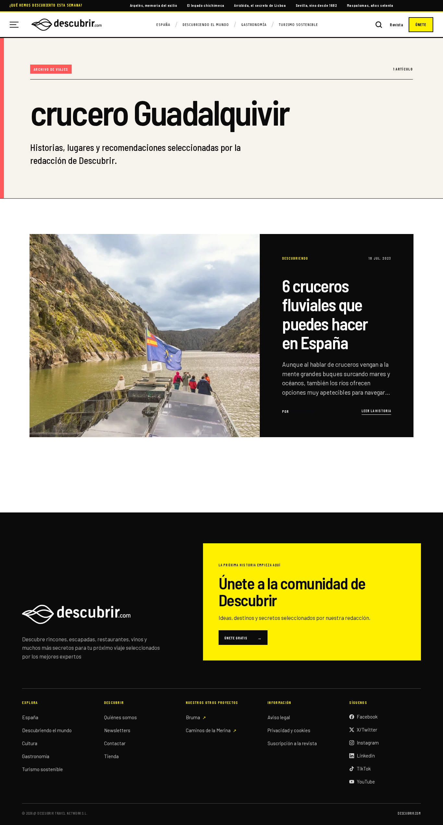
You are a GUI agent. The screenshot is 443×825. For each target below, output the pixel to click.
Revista (396, 25)
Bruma (193, 717)
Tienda (111, 756)
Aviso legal (279, 717)
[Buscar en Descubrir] (379, 24)
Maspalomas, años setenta (370, 5)
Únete (420, 24)
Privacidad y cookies (289, 730)
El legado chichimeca (205, 5)
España (163, 24)
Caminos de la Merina (208, 730)
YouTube (366, 781)
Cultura (29, 743)
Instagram (368, 742)
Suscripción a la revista (292, 743)
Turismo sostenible (42, 769)
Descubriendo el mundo (47, 730)
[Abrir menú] (16, 24)
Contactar (115, 743)
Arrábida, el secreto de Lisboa (260, 5)
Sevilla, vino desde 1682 (316, 5)
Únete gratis (243, 637)
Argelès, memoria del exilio (153, 5)
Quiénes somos (120, 717)
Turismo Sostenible (298, 24)
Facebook (367, 717)
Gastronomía (254, 24)
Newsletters (117, 730)
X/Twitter (367, 730)
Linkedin (366, 755)
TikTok (364, 768)
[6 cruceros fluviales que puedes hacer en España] (221, 335)
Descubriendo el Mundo (206, 24)
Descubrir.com (409, 813)
